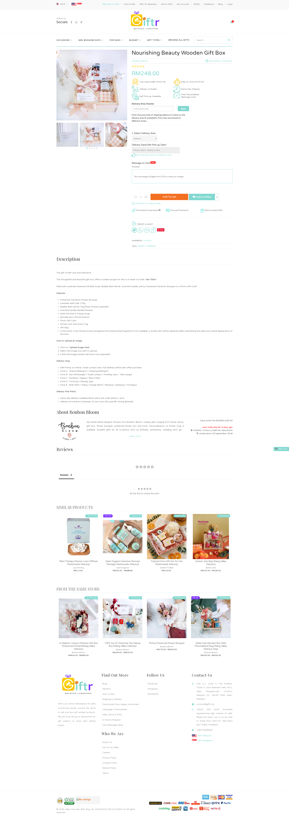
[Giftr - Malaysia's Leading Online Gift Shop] (144, 21)
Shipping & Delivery (112, 699)
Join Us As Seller (110, 747)
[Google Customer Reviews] (87, 801)
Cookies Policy (109, 763)
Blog (104, 683)
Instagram (153, 689)
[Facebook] (71, 22)
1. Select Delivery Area (143, 133)
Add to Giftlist (203, 197)
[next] (230, 549)
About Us (107, 742)
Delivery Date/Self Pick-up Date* (149, 144)
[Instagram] (76, 22)
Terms (105, 773)
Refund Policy (109, 768)
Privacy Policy (109, 757)
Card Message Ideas (112, 725)
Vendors (106, 689)
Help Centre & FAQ (112, 714)
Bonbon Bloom (140, 61)
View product (78, 539)
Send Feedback (205, 730)
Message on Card (143, 163)
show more (135, 436)
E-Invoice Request (111, 720)
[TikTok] (81, 22)
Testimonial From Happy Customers (120, 704)
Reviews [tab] (64, 474)
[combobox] (213, 40)
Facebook (152, 683)
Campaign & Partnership (114, 709)
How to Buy (108, 694)
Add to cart (169, 196)
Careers (106, 752)
